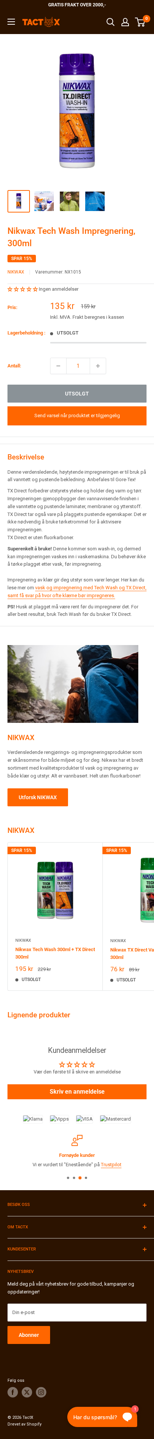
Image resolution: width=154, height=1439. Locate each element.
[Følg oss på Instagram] (41, 1392)
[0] (140, 22)
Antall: (14, 366)
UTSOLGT (77, 394)
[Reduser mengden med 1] (58, 366)
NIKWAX (15, 272)
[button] (23, 289)
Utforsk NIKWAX (38, 797)
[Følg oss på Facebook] (12, 1392)
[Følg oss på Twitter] (27, 1392)
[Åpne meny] (11, 22)
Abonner (29, 1335)
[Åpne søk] (111, 22)
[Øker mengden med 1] (98, 366)
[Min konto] (125, 22)
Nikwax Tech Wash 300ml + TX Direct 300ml (55, 953)
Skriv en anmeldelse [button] (77, 1091)
